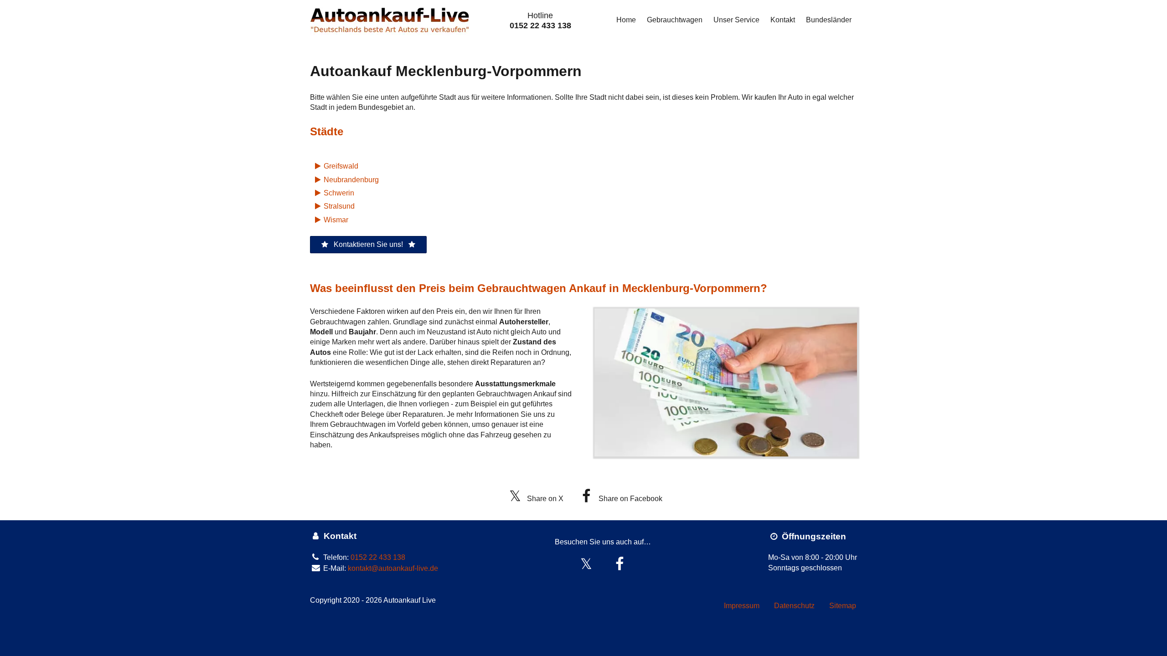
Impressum (741, 606)
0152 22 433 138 (540, 25)
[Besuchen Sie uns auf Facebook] (619, 564)
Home (626, 20)
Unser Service (736, 20)
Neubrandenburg (351, 180)
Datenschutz (794, 606)
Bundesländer (829, 20)
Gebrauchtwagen (674, 20)
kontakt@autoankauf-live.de (393, 568)
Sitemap (842, 606)
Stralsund (339, 206)
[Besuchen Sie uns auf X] (586, 564)
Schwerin (339, 193)
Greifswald (341, 166)
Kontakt (782, 20)
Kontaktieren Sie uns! (368, 244)
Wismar (336, 220)
